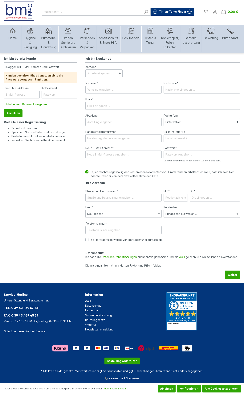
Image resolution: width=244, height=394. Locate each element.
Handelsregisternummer (100, 131)
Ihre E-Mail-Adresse (16, 88)
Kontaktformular (36, 331)
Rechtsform (171, 115)
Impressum (92, 310)
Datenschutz (93, 305)
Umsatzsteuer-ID (174, 131)
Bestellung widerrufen (122, 361)
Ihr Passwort (49, 88)
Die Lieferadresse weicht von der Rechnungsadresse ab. (126, 239)
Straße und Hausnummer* (101, 191)
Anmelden (13, 113)
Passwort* (170, 148)
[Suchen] (146, 12)
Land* (89, 207)
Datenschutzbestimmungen (119, 257)
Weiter (232, 275)
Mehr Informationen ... (116, 388)
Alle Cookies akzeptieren (221, 388)
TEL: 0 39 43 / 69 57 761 (21, 308)
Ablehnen (166, 388)
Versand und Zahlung (98, 315)
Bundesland (171, 207)
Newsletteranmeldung (99, 329)
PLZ (167, 191)
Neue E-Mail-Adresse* (99, 148)
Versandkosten (112, 371)
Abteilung (91, 115)
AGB (182, 257)
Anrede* (90, 66)
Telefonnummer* (96, 223)
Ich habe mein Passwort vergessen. (26, 104)
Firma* (89, 99)
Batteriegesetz (95, 319)
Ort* (192, 191)
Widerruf (90, 324)
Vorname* (91, 83)
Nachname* (171, 83)
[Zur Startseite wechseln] (19, 11)
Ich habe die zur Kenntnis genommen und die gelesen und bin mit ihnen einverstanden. (161, 257)
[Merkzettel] (206, 11)
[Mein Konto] (214, 11)
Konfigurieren (189, 388)
